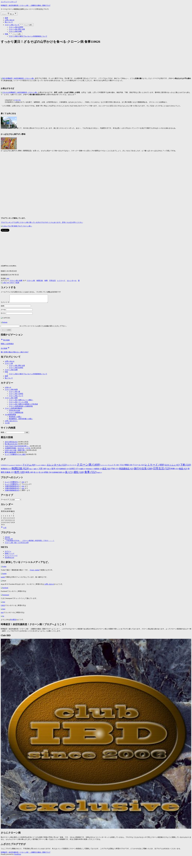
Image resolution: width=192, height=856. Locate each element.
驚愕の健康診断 (10, 452)
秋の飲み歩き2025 (11, 444)
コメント (5, 302)
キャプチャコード (26, 326)
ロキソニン (172, 465)
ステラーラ (104, 465)
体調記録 (39, 280)
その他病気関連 (10, 414)
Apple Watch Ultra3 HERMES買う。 (17, 446)
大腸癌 (82, 469)
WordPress (17, 854)
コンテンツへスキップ (9, 2)
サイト (3, 313)
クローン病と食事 (16, 280)
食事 (46, 280)
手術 (115, 469)
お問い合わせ (9, 20)
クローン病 (31, 280)
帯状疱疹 (90, 469)
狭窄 (19, 472)
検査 (183, 468)
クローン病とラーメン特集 (18, 402)
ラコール (138, 465)
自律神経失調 (58, 472)
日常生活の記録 (14, 410)
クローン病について (12, 25)
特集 (6, 34)
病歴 (6, 18)
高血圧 (99, 472)
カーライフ (71, 465)
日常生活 (52, 280)
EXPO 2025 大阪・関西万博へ (15, 450)
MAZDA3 (19, 465)
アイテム (28, 465)
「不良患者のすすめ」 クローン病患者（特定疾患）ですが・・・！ (29, 540)
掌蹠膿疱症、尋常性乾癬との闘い (21, 419)
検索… (3, 432)
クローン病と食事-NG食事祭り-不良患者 (23, 404)
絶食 (48, 472)
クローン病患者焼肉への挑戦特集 (21, 406)
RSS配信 (13, 619)
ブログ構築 (125, 465)
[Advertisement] (61, 60)
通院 (79, 472)
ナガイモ (17, 100)
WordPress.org (9, 557)
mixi (2, 612)
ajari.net (7, 537)
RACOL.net (9, 539)
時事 (174, 469)
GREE (3, 605)
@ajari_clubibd (34, 570)
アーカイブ (5, 499)
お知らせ (8, 387)
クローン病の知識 (11, 389)
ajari (7, 278)
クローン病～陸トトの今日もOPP (17, 543)
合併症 (74, 469)
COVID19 (4, 465)
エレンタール (71, 280)
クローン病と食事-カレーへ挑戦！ (21, 400)
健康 (36, 469)
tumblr (3, 577)
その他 (7, 423)
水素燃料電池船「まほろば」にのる (17, 448)
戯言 (106, 468)
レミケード (61, 280)
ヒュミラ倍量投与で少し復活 (15, 454)
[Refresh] (4, 322)
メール (3, 309)
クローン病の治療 (15, 31)
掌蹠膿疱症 (126, 468)
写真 (49, 469)
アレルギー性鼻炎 (41, 465)
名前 (2, 306)
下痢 (185, 464)
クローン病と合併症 (16, 393)
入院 (42, 468)
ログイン (8, 551)
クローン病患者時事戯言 (13, 408)
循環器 (98, 469)
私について (9, 22)
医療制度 (64, 469)
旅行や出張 (143, 468)
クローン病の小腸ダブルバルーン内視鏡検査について (28, 36)
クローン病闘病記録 (16, 412)
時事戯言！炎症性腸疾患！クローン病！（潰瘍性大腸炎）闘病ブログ (25, 5)
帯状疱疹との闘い (15, 417)
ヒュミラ (113, 465)
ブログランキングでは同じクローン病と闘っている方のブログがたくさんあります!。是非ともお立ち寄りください (42, 222)
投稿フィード (9, 553)
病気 (29, 472)
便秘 (31, 468)
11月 (4, 528)
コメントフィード (11, 555)
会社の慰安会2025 (11, 442)
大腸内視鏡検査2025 (12, 486)
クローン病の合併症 (16, 27)
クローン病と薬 (14, 391)
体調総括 (6, 469)
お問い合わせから (11, 421)
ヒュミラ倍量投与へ (12, 482)
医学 (55, 469)
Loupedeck (11, 465)
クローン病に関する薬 (17, 29)
